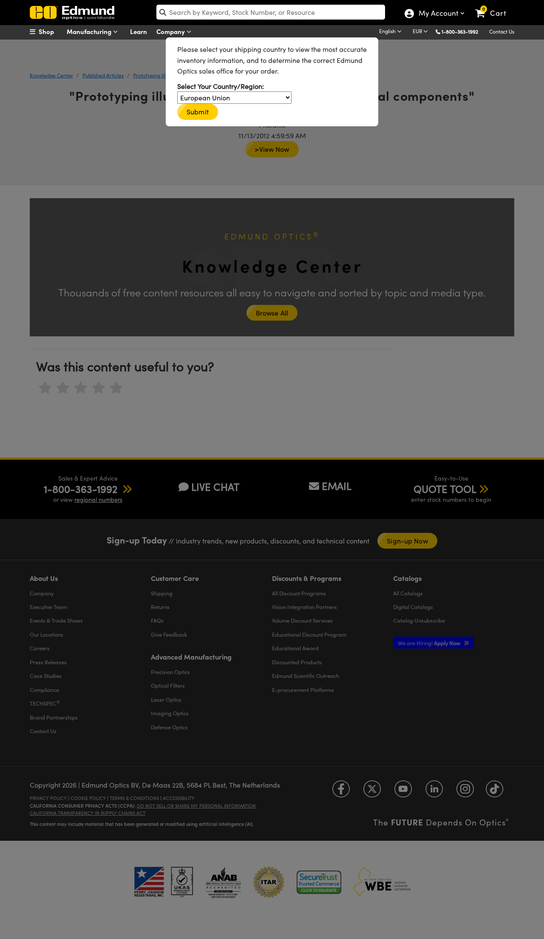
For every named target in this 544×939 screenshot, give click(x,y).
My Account (438, 14)
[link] (494, 6)
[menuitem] (51, 31)
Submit (198, 111)
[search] (270, 12)
